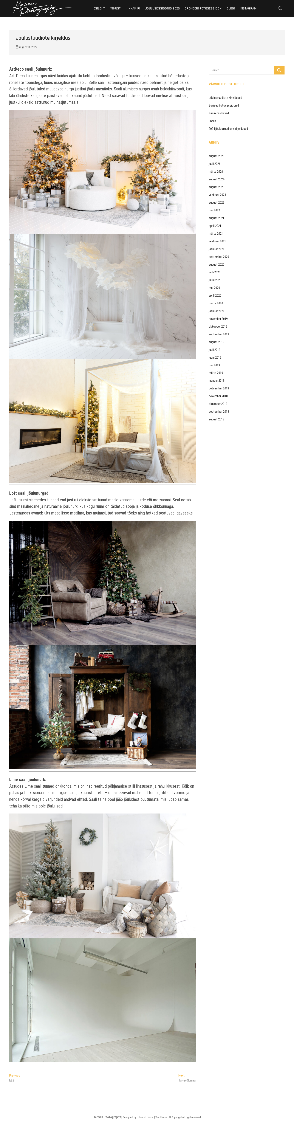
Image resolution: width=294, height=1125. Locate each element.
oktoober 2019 (218, 327)
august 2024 (216, 179)
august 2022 (216, 203)
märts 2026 (216, 172)
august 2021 (216, 218)
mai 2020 (214, 288)
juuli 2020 (214, 272)
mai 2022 (214, 210)
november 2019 (218, 319)
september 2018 (219, 412)
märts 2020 (216, 303)
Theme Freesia (145, 1117)
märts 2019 (216, 373)
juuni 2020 (215, 280)
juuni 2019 (215, 358)
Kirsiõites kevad (219, 113)
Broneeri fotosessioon (203, 8)
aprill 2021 (215, 226)
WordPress (161, 1117)
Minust (115, 8)
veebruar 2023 (217, 195)
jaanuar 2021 (216, 249)
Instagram (248, 8)
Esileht (99, 8)
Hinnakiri (132, 8)
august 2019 (216, 342)
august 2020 (216, 265)
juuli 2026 (214, 164)
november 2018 (218, 396)
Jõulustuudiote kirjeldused (225, 98)
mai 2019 (214, 365)
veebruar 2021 (217, 241)
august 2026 (216, 156)
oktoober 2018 (218, 404)
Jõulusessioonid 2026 (162, 8)
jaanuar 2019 (216, 381)
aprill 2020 (215, 296)
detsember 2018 (219, 388)
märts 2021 (216, 234)
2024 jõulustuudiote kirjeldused (228, 129)
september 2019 (219, 334)
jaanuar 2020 (216, 311)
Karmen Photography (107, 1117)
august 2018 (216, 419)
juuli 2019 (214, 350)
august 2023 (216, 187)
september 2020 (219, 257)
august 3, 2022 (27, 47)
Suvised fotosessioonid (224, 105)
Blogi (230, 8)
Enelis (212, 121)
